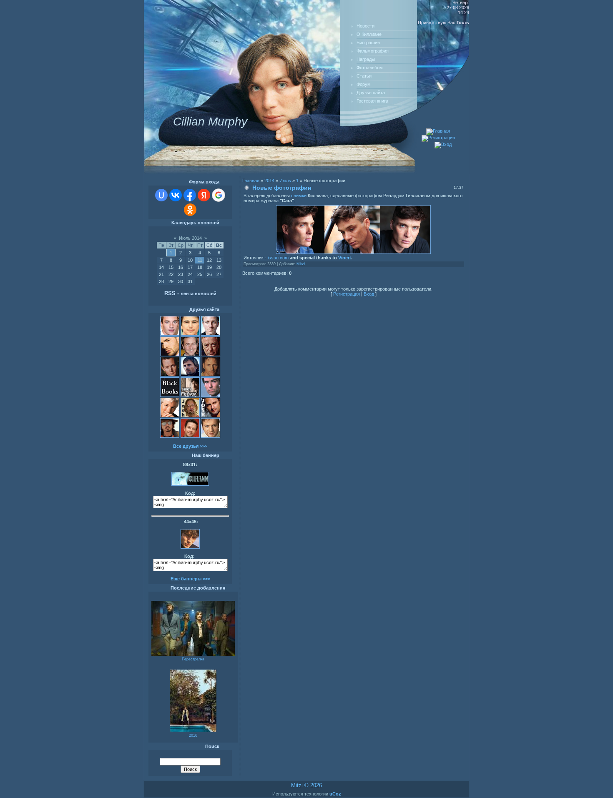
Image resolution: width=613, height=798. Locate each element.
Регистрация (346, 293)
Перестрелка (193, 659)
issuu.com (278, 257)
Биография (368, 42)
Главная (250, 180)
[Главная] (438, 130)
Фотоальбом (370, 67)
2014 (269, 180)
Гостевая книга (372, 100)
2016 (193, 735)
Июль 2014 (190, 238)
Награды (366, 59)
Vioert (344, 257)
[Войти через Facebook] (189, 195)
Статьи (364, 75)
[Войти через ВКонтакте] (175, 195)
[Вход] (443, 144)
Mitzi (300, 264)
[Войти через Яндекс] (204, 195)
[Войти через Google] (218, 195)
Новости (365, 25)
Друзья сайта (371, 92)
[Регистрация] (438, 137)
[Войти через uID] (161, 195)
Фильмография (373, 50)
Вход (369, 293)
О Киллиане (369, 34)
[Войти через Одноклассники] (190, 209)
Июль (285, 180)
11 (200, 260)
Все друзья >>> (190, 446)
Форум (364, 84)
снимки (298, 195)
